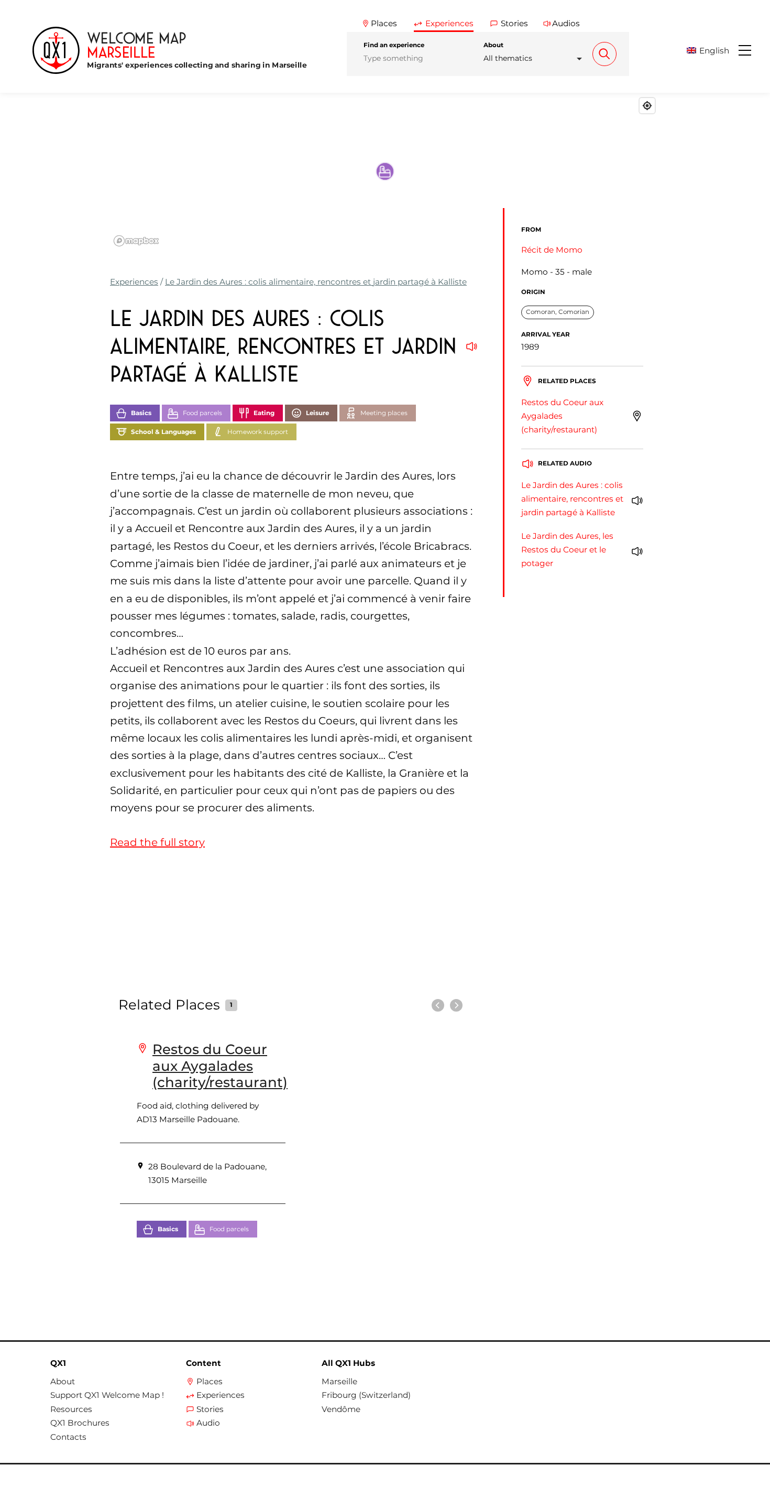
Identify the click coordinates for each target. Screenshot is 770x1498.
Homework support (257, 432)
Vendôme (341, 1409)
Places (209, 1381)
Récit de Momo (551, 250)
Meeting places (384, 413)
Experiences (134, 282)
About (493, 45)
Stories (210, 1409)
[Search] (604, 54)
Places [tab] (384, 23)
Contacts (68, 1437)
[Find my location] (647, 105)
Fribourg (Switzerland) (366, 1395)
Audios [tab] (566, 23)
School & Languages (163, 432)
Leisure (317, 413)
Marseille (339, 1381)
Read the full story (157, 842)
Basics (141, 413)
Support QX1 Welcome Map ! (107, 1395)
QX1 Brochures (79, 1423)
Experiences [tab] (449, 23)
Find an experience (394, 45)
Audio (208, 1423)
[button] (711, 51)
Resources (71, 1409)
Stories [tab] (514, 23)
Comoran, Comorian (557, 312)
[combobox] (535, 58)
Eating (264, 413)
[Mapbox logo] (136, 241)
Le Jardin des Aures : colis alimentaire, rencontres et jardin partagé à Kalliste (316, 282)
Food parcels (202, 413)
